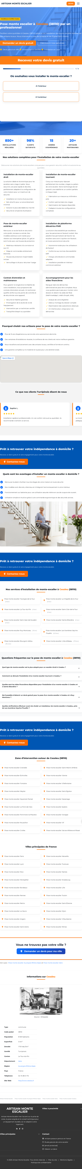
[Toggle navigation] (78, 3)
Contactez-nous (16, 461)
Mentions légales (66, 1160)
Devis (70, 3)
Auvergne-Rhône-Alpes (26, 1066)
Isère (20, 1061)
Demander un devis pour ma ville (43, 951)
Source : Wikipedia (41, 1017)
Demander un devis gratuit (18, 43)
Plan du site (52, 1160)
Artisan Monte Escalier (16, 3)
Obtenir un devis (51, 1149)
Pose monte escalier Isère (50, 1098)
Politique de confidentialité (41, 1163)
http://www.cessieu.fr (26, 1081)
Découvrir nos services (52, 43)
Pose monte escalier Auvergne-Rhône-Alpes (28, 1098)
